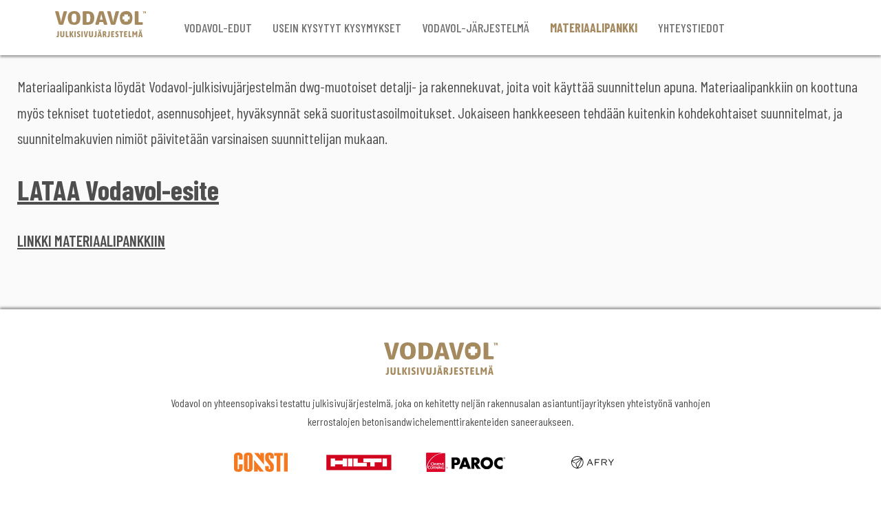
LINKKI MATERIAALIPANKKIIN (91, 240)
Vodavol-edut (218, 27)
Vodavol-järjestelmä (475, 27)
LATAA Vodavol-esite (118, 189)
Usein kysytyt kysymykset (337, 27)
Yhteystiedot (691, 27)
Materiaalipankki (593, 27)
